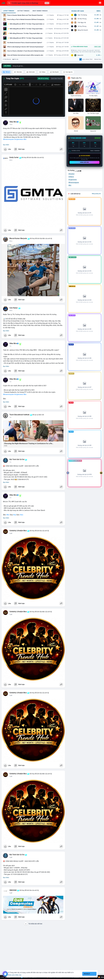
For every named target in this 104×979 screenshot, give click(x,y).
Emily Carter (14, 157)
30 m (10, 310)
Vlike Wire (13, 122)
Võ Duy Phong (82, 26)
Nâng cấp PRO (84, 162)
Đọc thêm (6, 145)
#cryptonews (18, 139)
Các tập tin (69, 72)
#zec (21, 515)
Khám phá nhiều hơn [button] (14, 975)
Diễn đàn (16, 59)
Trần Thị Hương (82, 15)
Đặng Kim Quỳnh (83, 30)
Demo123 (80, 55)
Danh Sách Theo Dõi (56, 78)
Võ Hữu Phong (82, 18)
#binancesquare (8, 139)
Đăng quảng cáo (96, 193)
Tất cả (7, 72)
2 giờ (10, 533)
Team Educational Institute (19, 415)
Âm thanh (55, 72)
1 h (10, 346)
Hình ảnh (32, 72)
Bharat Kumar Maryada (18, 238)
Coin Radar (13, 308)
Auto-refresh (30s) (87, 59)
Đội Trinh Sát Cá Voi (16, 459)
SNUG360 (13, 890)
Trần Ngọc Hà (82, 22)
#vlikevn (71, 177)
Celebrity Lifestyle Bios (18, 531)
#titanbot (71, 174)
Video (43, 72)
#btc (25, 139)
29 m (10, 241)
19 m (10, 124)
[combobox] (28, 3)
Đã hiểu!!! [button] (87, 974)
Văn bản (19, 72)
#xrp (14, 515)
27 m (10, 160)
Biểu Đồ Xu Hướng (43, 78)
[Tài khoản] (100, 3)
